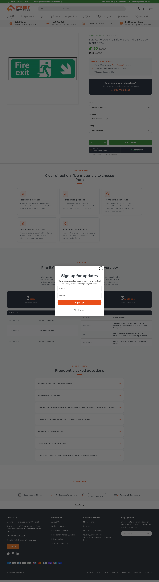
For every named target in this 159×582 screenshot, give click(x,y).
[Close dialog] (101, 268)
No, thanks (79, 310)
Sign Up (79, 302)
